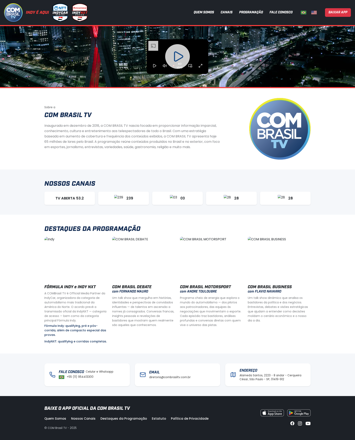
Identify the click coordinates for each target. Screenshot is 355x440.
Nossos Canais (83, 418)
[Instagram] (300, 423)
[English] (314, 12)
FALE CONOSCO (281, 12)
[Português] (303, 12)
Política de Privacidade (190, 418)
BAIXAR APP (337, 12)
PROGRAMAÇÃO (251, 12)
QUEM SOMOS (204, 12)
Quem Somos (55, 418)
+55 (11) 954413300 (80, 377)
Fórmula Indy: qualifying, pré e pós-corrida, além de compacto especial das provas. (75, 330)
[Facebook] (292, 423)
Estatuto (159, 418)
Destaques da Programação (123, 418)
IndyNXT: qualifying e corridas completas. (75, 341)
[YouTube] (308, 423)
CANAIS (227, 12)
